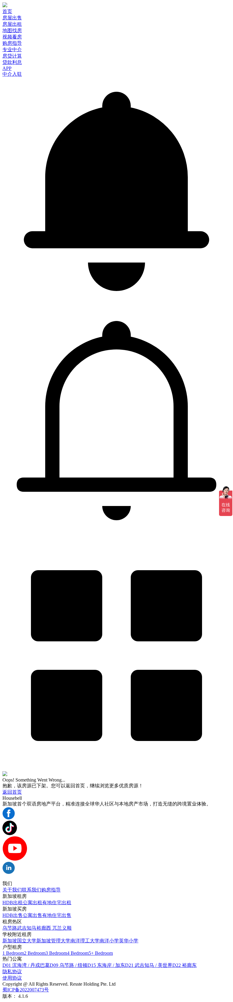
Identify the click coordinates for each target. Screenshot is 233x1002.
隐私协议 (12, 971)
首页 (7, 11)
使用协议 (12, 978)
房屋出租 (12, 24)
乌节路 (9, 928)
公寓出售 (32, 915)
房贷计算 (12, 55)
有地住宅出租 (56, 902)
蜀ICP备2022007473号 (25, 989)
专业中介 (12, 49)
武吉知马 (26, 928)
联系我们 (31, 889)
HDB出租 (12, 902)
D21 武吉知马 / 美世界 (148, 965)
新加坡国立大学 (19, 940)
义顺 (67, 928)
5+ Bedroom (101, 953)
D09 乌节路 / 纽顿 (68, 965)
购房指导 (12, 43)
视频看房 (12, 36)
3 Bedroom (56, 953)
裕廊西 (44, 928)
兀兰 (57, 928)
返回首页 (12, 792)
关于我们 (12, 889)
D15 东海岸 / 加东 (106, 965)
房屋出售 (12, 17)
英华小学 (128, 940)
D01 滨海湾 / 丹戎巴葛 (26, 965)
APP (7, 68)
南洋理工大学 (85, 940)
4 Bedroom (78, 953)
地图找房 (12, 30)
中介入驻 (12, 74)
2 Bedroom (35, 953)
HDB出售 (12, 915)
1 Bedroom (13, 953)
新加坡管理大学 (53, 940)
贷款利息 (12, 62)
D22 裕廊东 (184, 965)
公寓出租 (32, 902)
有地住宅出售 (56, 915)
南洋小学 (109, 940)
